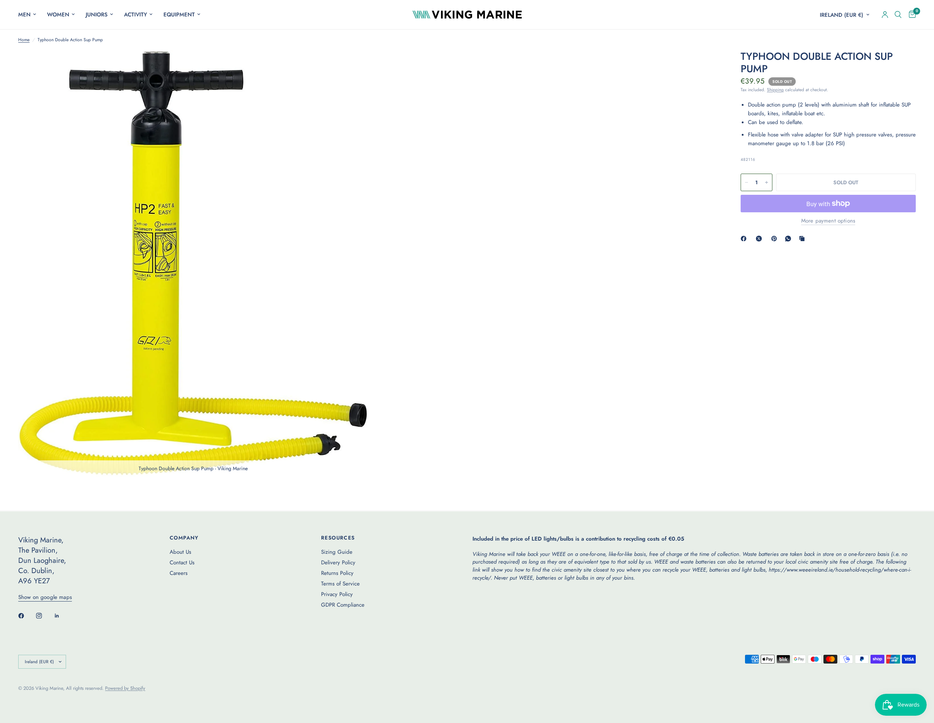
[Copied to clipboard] (803, 238)
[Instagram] (44, 616)
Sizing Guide (336, 552)
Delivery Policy (338, 562)
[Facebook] (745, 238)
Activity (135, 15)
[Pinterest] (775, 238)
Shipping (775, 89)
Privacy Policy (337, 594)
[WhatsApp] (789, 238)
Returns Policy (337, 573)
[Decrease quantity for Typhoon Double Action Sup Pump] (746, 182)
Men (24, 15)
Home (24, 40)
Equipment (179, 15)
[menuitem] (30, 15)
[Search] (898, 14)
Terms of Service (340, 584)
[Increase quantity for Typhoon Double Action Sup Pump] (766, 182)
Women (58, 15)
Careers (179, 573)
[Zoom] (353, 66)
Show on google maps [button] (45, 597)
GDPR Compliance (342, 605)
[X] (760, 238)
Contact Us (182, 562)
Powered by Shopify (125, 688)
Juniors (97, 15)
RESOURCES (338, 537)
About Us (180, 552)
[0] (910, 14)
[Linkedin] (62, 616)
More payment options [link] (828, 221)
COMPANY (184, 537)
